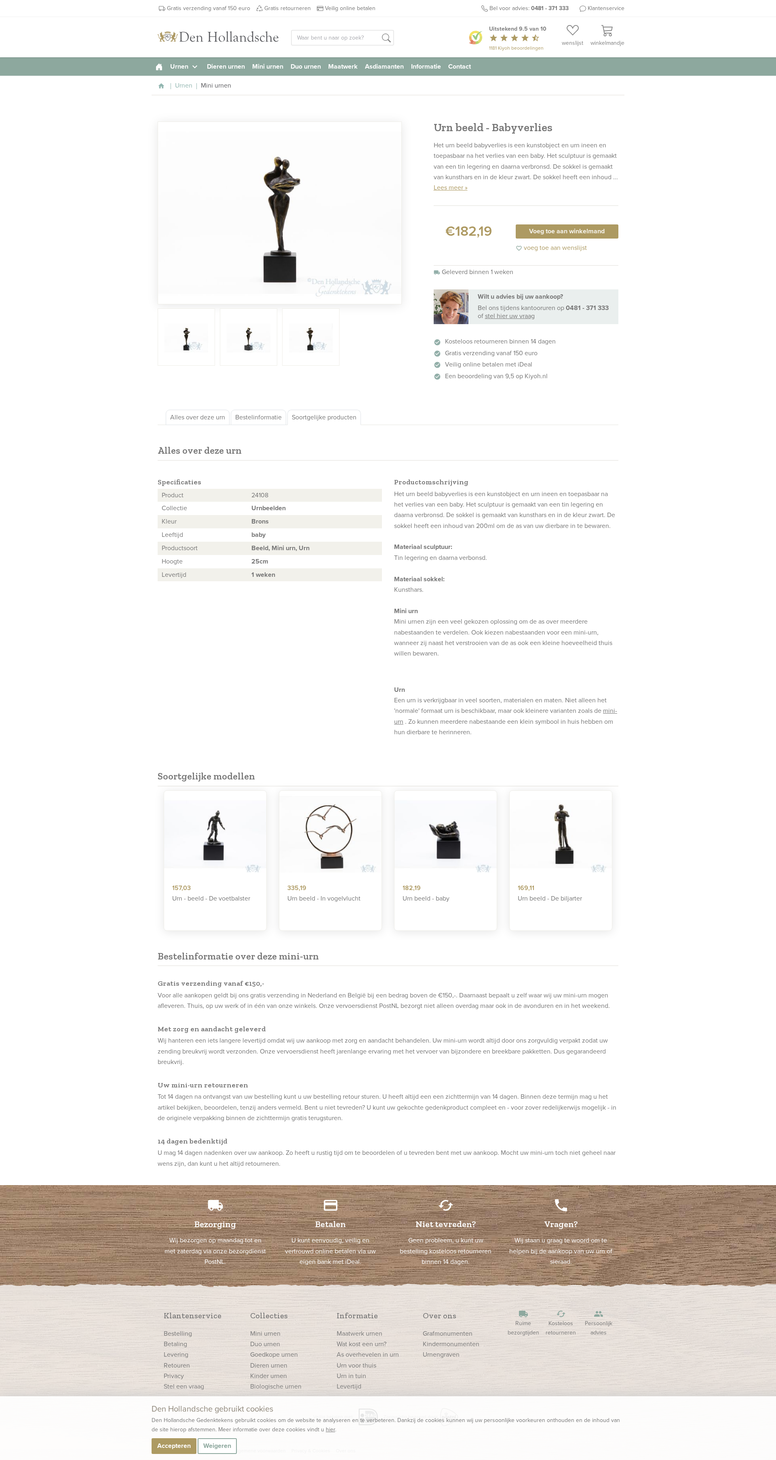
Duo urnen (306, 66)
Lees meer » (451, 187)
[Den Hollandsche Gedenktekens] (218, 37)
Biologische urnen (276, 1386)
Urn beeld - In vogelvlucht (324, 898)
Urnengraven (441, 1354)
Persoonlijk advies (598, 1323)
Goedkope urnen (274, 1354)
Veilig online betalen (350, 8)
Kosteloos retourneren (561, 1323)
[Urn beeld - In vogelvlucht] (330, 834)
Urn (304, 548)
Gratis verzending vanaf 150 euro (208, 8)
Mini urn (283, 548)
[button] (386, 38)
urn (410, 494)
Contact (459, 66)
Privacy (174, 1375)
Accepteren (174, 1445)
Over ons (439, 1315)
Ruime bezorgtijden (523, 1323)
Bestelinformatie (258, 417)
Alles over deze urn (197, 417)
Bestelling (178, 1333)
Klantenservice (606, 8)
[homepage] (159, 66)
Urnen (185, 66)
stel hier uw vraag (510, 315)
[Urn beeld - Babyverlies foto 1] (279, 213)
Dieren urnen (226, 66)
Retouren (177, 1365)
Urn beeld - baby (426, 898)
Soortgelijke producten (324, 417)
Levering (176, 1354)
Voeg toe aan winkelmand (567, 231)
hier (330, 1429)
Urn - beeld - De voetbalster (211, 898)
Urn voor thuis (356, 1365)
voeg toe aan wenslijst (551, 247)
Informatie (426, 66)
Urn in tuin (351, 1375)
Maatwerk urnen (359, 1333)
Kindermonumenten (451, 1344)
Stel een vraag (184, 1386)
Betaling (175, 1344)
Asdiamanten (384, 66)
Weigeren (217, 1445)
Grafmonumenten (447, 1333)
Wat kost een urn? (361, 1344)
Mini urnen (267, 66)
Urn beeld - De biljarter (550, 898)
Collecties (269, 1315)
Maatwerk (343, 66)
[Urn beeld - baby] (445, 834)
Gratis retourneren (287, 8)
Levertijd (349, 1386)
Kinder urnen (268, 1375)
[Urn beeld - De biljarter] (561, 834)
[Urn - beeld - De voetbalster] (215, 834)
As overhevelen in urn (368, 1354)
